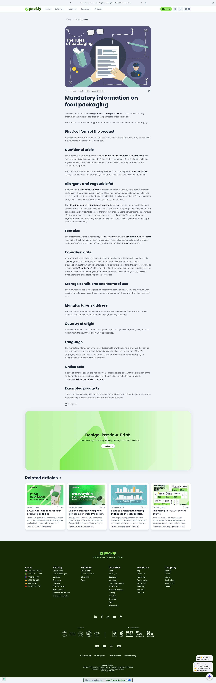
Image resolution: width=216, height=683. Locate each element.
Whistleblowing (130, 656)
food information (108, 237)
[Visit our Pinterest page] (120, 617)
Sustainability (169, 583)
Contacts (98, 9)
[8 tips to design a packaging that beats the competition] (129, 495)
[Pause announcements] (145, 3)
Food (111, 571)
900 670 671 (32, 583)
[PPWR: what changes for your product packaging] (45, 495)
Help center (141, 577)
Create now (108, 446)
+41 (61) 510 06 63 (34, 586)
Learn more (130, 3)
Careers (168, 586)
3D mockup (85, 577)
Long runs (56, 577)
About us (168, 571)
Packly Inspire (142, 580)
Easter (111, 602)
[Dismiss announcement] (213, 3)
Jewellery (112, 596)
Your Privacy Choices (115, 680)
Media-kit (140, 593)
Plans (83, 580)
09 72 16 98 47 (33, 577)
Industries (71, 9)
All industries (113, 605)
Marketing (112, 580)
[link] (81, 19)
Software (58, 9)
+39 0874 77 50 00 (35, 574)
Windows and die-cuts (61, 593)
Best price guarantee (61, 596)
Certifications (169, 580)
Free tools (140, 589)
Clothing (112, 593)
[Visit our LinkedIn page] (95, 617)
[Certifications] (133, 634)
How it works (58, 571)
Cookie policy (85, 656)
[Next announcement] (141, 3)
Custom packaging (60, 574)
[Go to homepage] (33, 9)
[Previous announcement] (70, 3)
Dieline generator (87, 574)
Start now (166, 9)
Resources (85, 9)
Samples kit (141, 583)
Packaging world (33, 507)
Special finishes (59, 586)
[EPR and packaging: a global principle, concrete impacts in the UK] (87, 495)
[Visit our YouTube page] (114, 617)
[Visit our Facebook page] (101, 617)
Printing (47, 9)
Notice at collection (93, 680)
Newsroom (141, 574)
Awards (167, 577)
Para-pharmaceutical (116, 583)
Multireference (58, 589)
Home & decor (114, 586)
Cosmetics (113, 577)
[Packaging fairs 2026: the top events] (171, 495)
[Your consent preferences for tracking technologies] (4, 679)
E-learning (140, 586)
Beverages (113, 574)
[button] (175, 9)
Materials (56, 583)
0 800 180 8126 (33, 580)
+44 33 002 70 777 (35, 571)
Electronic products (116, 589)
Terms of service (114, 656)
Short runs (57, 580)
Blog (69, 19)
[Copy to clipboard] (149, 91)
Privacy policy (99, 656)
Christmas (112, 599)
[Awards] (80, 634)
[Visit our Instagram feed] (108, 617)
